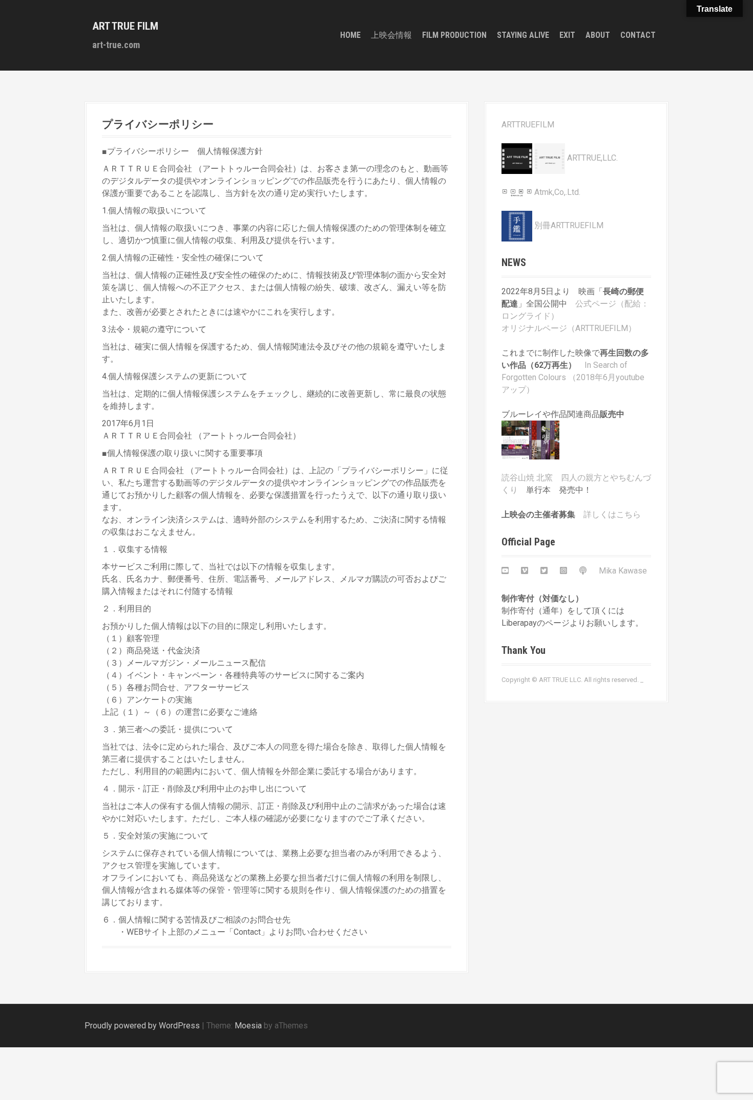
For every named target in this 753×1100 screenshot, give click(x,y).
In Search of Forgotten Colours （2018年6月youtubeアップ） (572, 377)
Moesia (248, 1025)
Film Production (454, 35)
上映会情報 (391, 35)
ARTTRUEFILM (527, 124)
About (597, 35)
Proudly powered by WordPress (142, 1025)
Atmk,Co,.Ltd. (556, 192)
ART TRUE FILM (125, 26)
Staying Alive (523, 35)
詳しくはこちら (612, 514)
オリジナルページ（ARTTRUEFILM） (568, 328)
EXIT (567, 35)
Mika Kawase (623, 571)
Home (350, 35)
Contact (638, 35)
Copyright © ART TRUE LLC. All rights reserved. (570, 680)
